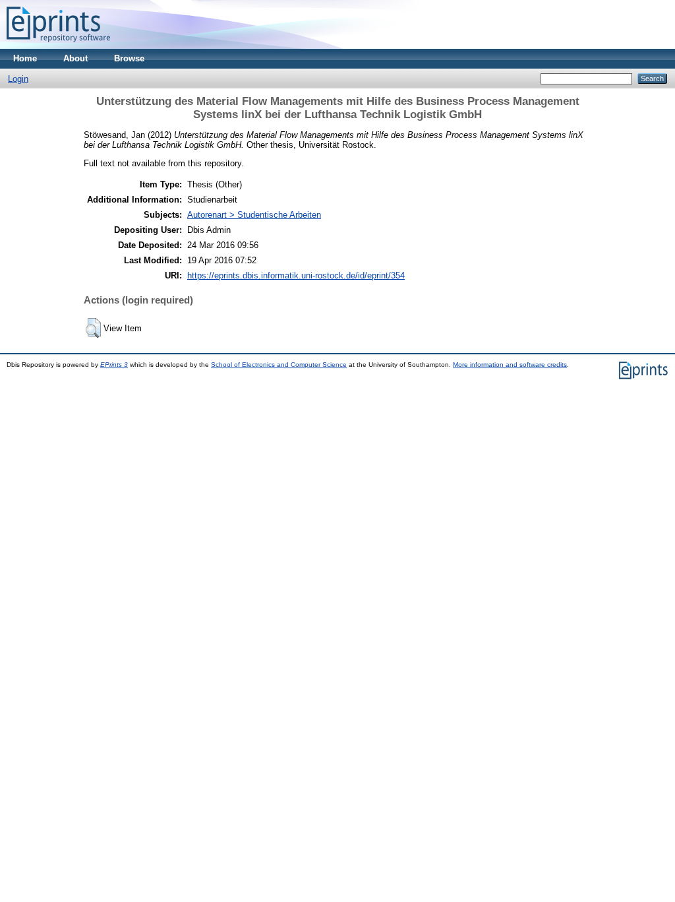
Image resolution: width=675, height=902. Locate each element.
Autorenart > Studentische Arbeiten (254, 215)
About (75, 58)
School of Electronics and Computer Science (279, 364)
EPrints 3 (114, 364)
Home (25, 58)
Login (18, 79)
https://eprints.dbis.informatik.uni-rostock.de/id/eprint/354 (296, 275)
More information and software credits (510, 364)
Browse (129, 58)
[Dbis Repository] (58, 46)
